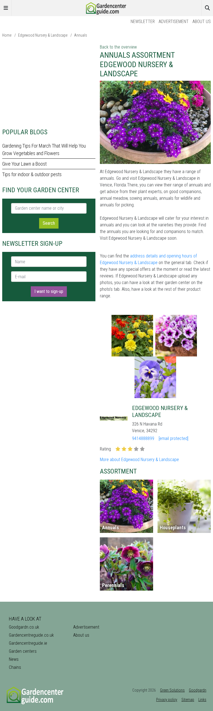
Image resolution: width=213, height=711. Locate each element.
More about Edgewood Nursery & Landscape (139, 459)
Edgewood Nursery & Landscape (42, 35)
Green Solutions (172, 690)
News (14, 659)
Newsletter (143, 21)
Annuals (80, 35)
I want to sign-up (48, 291)
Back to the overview (118, 47)
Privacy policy (166, 699)
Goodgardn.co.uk (24, 627)
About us (201, 21)
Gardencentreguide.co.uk (31, 635)
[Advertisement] (48, 83)
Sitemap (187, 699)
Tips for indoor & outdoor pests (32, 174)
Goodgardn (197, 690)
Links (202, 699)
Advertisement (174, 21)
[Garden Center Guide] (106, 7)
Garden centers (23, 651)
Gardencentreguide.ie (28, 643)
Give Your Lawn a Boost (24, 164)
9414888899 (143, 438)
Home (6, 35)
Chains (15, 667)
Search (49, 223)
